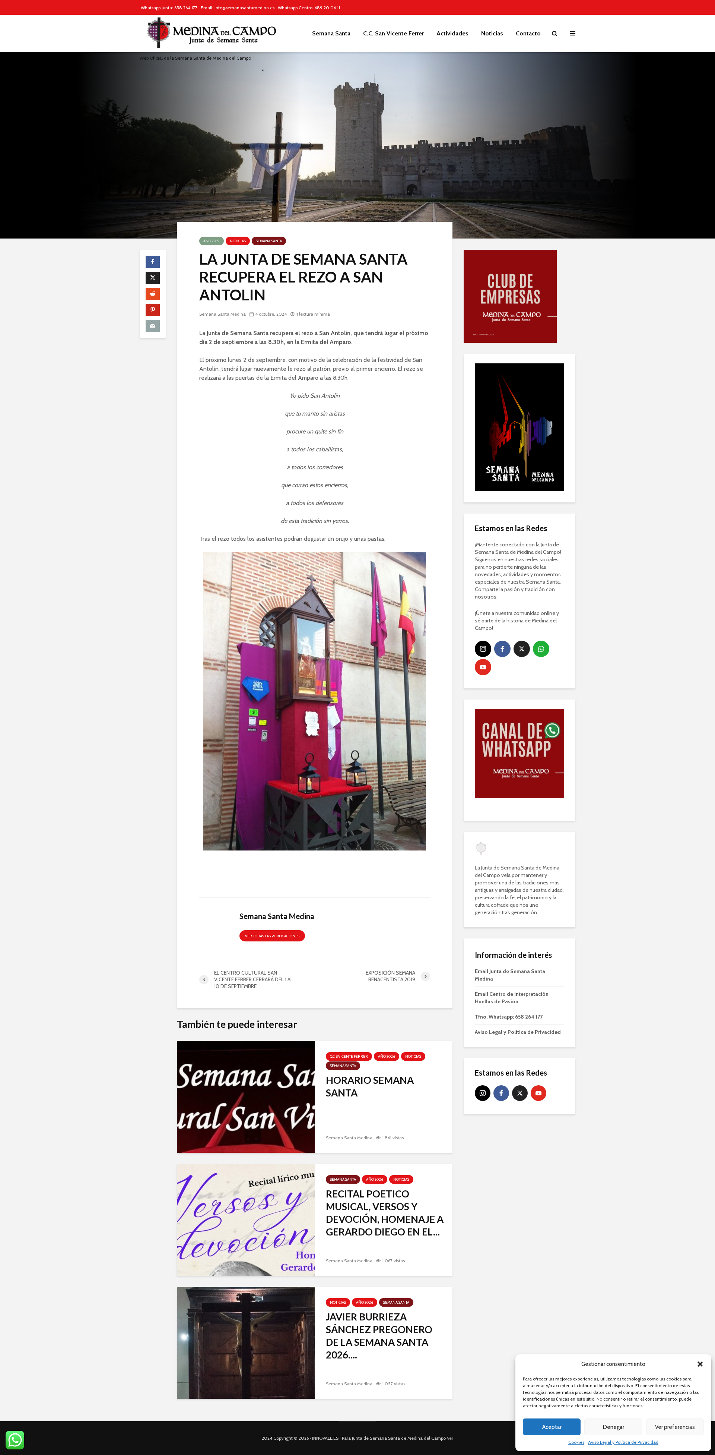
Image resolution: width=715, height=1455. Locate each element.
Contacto (528, 33)
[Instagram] (483, 564)
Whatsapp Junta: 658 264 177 (169, 7)
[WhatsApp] (541, 564)
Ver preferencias (675, 1427)
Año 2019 (211, 241)
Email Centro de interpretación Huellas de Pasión (512, 913)
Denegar (613, 1427)
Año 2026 (386, 1056)
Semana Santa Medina (222, 314)
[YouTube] (483, 582)
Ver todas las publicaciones (272, 936)
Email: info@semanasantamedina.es (237, 7)
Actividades (452, 33)
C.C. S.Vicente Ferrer (349, 1056)
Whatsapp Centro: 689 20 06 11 (309, 7)
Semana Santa (331, 33)
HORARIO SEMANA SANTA (370, 1086)
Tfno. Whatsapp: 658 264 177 (509, 931)
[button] (700, 1364)
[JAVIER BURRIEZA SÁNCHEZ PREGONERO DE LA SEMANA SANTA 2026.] (246, 1342)
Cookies (576, 1442)
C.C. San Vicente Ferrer (393, 33)
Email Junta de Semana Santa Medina (510, 890)
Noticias (492, 33)
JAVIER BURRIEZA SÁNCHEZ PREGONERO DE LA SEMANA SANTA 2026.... (379, 1336)
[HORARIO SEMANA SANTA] (246, 1096)
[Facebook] (502, 564)
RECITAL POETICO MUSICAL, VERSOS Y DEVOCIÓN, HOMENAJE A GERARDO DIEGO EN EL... (385, 1213)
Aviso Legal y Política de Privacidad (623, 1442)
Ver (450, 1438)
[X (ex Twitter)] (522, 564)
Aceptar (552, 1427)
